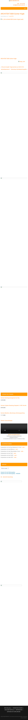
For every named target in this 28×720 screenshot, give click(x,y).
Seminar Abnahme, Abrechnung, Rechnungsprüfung (13, 413)
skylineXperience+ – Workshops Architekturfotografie (14, 69)
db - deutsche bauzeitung (7, 477)
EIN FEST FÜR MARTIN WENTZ (14, 434)
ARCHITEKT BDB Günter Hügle (9, 58)
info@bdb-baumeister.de (19, 5)
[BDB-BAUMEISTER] (14, 0)
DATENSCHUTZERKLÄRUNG (13, 711)
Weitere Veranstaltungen (6, 420)
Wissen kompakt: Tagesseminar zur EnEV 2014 (12, 67)
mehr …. (23, 447)
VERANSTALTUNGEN (17, 708)
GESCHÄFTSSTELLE (9, 709)
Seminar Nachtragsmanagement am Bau (10, 398)
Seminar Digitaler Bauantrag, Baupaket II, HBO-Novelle (13, 405)
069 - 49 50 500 (21, 3)
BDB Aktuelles (7, 708)
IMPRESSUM (19, 709)
